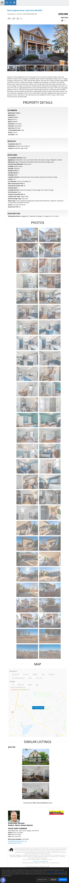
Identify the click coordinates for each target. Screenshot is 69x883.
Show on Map (39, 707)
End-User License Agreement (41, 861)
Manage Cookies (42, 879)
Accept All (63, 879)
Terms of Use (61, 872)
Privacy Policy (51, 872)
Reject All (53, 879)
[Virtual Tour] (14, 2)
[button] (2, 880)
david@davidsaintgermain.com (17, 841)
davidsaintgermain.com (15, 843)
